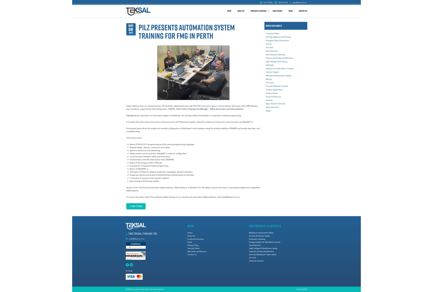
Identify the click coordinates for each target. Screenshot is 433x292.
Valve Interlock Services (275, 103)
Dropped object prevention (277, 40)
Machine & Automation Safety (278, 75)
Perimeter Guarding (257, 239)
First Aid (269, 47)
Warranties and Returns (196, 251)
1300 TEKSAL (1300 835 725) (142, 233)
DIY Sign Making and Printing (278, 37)
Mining (269, 79)
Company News (272, 33)
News (291, 10)
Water (268, 111)
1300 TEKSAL (268, 2)
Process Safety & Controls (277, 86)
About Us (240, 10)
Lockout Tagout (272, 72)
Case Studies (277, 10)
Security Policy (193, 248)
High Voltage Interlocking (276, 61)
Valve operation (272, 107)
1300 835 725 (283, 2)
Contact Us (303, 10)
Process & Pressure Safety (259, 236)
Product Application (274, 89)
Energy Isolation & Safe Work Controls (264, 242)
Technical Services (273, 96)
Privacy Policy (192, 245)
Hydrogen (270, 65)
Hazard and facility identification (279, 58)
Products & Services (258, 10)
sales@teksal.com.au (300, 2)
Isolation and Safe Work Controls (280, 68)
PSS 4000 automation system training (208, 106)
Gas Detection (272, 51)
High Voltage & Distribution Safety (263, 248)
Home (229, 10)
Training (269, 100)
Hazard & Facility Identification (261, 251)
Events (268, 44)
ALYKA (304, 289)
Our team (270, 82)
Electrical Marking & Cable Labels (262, 254)
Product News (272, 93)
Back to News (137, 206)
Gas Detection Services (275, 54)
